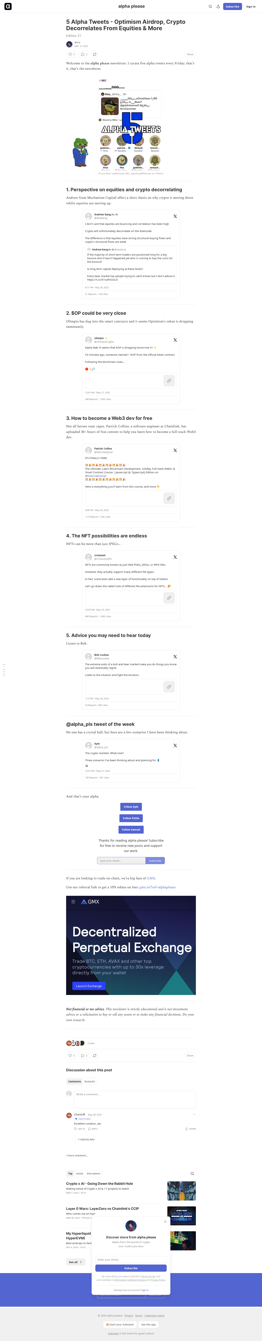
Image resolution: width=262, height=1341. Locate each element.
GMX (151, 878)
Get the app (148, 1324)
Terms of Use (148, 1276)
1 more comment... (77, 1155)
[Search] (210, 6)
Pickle (85, 1218)
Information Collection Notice (130, 1279)
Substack (113, 1333)
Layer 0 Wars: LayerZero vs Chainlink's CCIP (102, 1209)
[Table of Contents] (3, 670)
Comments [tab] (74, 1081)
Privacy (129, 1315)
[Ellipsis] (194, 1114)
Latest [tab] (79, 1173)
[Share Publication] (218, 6)
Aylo (77, 42)
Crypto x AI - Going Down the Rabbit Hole (99, 1184)
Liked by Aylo (84, 1118)
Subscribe (232, 6)
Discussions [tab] (93, 1173)
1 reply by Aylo (86, 1139)
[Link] (61, 189)
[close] (165, 1221)
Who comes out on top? (80, 1213)
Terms (138, 1315)
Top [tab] (70, 1173)
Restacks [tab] (89, 1081)
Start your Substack (121, 1324)
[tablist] (81, 1081)
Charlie (78, 1114)
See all (73, 1262)
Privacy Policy (158, 1279)
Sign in (251, 6)
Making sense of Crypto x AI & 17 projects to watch (97, 1188)
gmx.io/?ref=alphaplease (158, 887)
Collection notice (154, 1315)
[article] (131, 1191)
